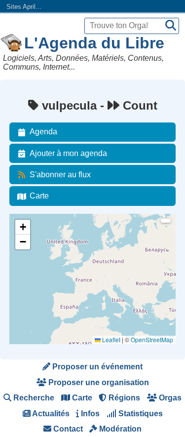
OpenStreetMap (152, 339)
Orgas (169, 398)
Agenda (43, 131)
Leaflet (110, 339)
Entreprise (29, 289)
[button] (22, 227)
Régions (123, 398)
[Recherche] (170, 26)
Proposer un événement (96, 366)
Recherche (32, 398)
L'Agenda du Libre (94, 43)
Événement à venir (40, 236)
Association (30, 262)
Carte (39, 196)
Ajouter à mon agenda (68, 153)
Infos (89, 413)
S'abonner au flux (60, 174)
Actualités (50, 413)
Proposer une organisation (97, 382)
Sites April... (23, 6)
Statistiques (139, 413)
